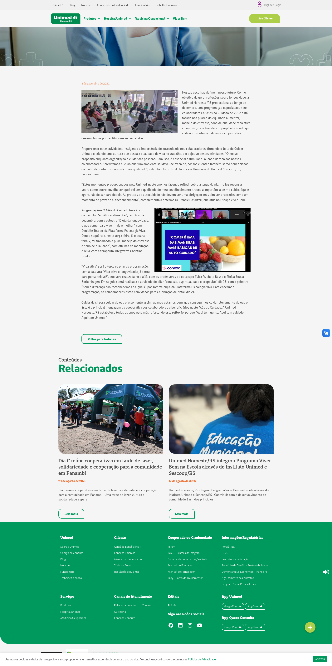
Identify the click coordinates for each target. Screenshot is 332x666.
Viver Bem (180, 18)
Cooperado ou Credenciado (113, 5)
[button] (310, 627)
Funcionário (142, 5)
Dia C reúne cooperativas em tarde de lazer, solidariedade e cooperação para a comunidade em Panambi (110, 467)
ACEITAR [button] (320, 659)
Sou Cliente (265, 18)
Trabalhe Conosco (166, 5)
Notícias (86, 5)
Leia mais (71, 514)
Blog (73, 5)
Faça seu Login (272, 4)
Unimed (56, 5)
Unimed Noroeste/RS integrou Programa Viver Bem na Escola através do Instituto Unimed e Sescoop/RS (220, 467)
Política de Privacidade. (202, 659)
